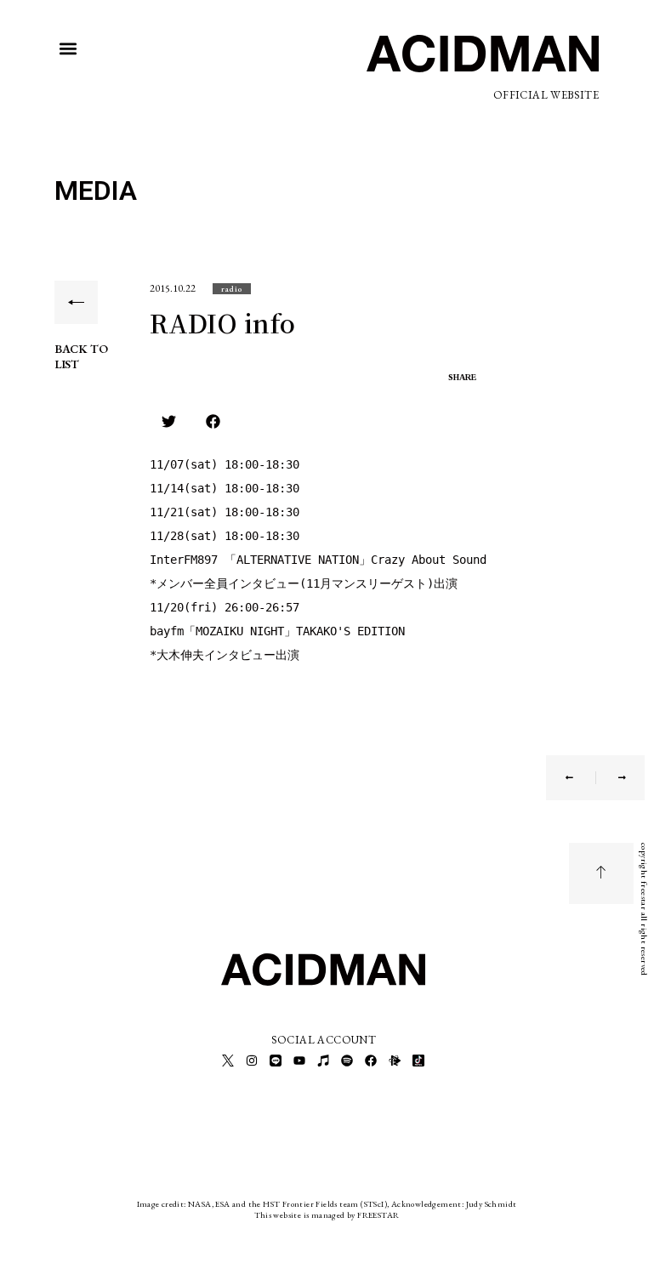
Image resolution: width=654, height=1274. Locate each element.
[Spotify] (347, 1060)
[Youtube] (299, 1060)
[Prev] (580, 777)
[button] (68, 49)
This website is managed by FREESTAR (327, 1214)
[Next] (611, 777)
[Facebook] (371, 1060)
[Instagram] (252, 1060)
